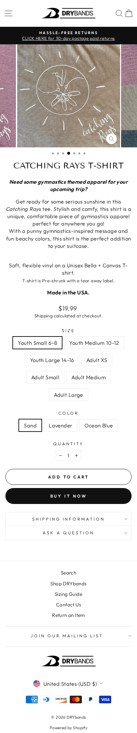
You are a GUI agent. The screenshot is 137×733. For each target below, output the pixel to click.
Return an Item (68, 615)
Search (68, 573)
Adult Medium (88, 377)
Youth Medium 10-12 (94, 342)
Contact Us (68, 605)
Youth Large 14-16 (52, 360)
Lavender (60, 425)
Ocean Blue (98, 425)
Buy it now (68, 496)
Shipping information (68, 519)
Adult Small (45, 377)
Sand (30, 425)
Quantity (68, 443)
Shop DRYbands (68, 584)
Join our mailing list (67, 635)
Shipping (43, 316)
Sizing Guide (68, 594)
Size (68, 330)
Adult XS (96, 360)
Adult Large (68, 394)
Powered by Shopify (68, 727)
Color (68, 413)
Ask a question (68, 532)
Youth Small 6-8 (37, 342)
